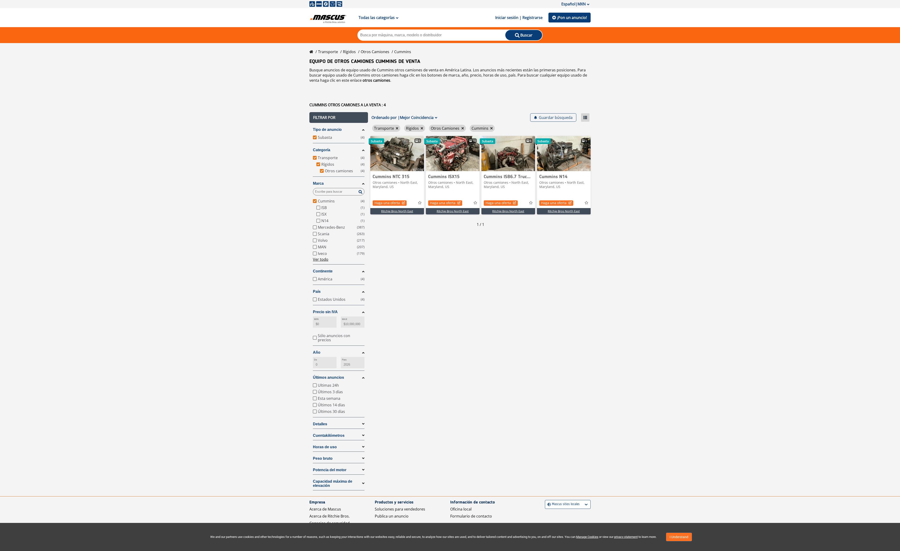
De (315, 359)
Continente (323, 271)
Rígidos (349, 51)
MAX (344, 319)
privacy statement (626, 537)
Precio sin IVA (325, 312)
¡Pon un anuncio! (572, 17)
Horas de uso (325, 447)
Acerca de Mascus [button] (325, 509)
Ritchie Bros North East (397, 211)
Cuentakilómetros (329, 435)
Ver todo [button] (320, 259)
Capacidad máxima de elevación (332, 483)
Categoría (321, 150)
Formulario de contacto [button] (471, 516)
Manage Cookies (587, 537)
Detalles (320, 424)
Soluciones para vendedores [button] (400, 509)
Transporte (328, 51)
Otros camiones (375, 51)
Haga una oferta (387, 203)
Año (316, 352)
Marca (318, 183)
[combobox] (548, 504)
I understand (679, 537)
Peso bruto (323, 458)
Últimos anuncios (328, 377)
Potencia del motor (329, 470)
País (317, 292)
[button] (338, 117)
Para (344, 359)
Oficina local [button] (461, 509)
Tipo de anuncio (327, 130)
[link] (397, 153)
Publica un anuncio (392, 516)
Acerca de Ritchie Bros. (329, 516)
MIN (316, 319)
